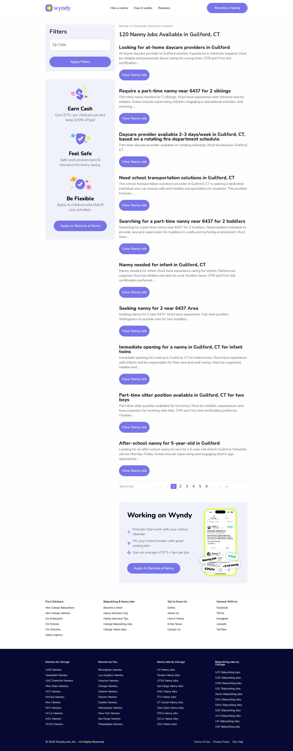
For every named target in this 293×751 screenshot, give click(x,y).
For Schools (52, 624)
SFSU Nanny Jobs (167, 713)
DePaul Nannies (54, 697)
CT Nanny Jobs (138, 26)
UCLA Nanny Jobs (167, 719)
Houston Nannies (108, 681)
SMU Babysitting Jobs (228, 699)
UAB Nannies (53, 670)
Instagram (222, 618)
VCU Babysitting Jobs (228, 716)
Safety (171, 608)
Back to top (126, 486)
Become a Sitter (113, 608)
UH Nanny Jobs (166, 670)
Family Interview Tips (115, 618)
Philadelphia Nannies (110, 724)
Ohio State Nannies (56, 686)
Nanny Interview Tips (115, 613)
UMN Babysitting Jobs (228, 683)
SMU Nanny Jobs (167, 691)
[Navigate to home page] (58, 8)
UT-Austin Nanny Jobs (170, 702)
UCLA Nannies (54, 713)
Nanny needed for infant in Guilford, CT (162, 265)
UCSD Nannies (54, 724)
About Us (173, 613)
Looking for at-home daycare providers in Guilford (174, 47)
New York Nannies (109, 713)
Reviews (164, 8)
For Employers (54, 618)
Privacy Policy (221, 742)
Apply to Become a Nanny (80, 225)
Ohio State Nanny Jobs (170, 708)
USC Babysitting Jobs (228, 688)
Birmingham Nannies (110, 670)
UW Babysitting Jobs (227, 727)
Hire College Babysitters (59, 608)
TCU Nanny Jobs (166, 697)
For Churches (53, 629)
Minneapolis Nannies (110, 708)
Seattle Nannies (107, 702)
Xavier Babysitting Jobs (228, 694)
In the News (175, 624)
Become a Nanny (227, 8)
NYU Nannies (53, 708)
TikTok (220, 613)
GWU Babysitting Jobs (228, 705)
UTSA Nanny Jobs (167, 681)
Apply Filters (80, 61)
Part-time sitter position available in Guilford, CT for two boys (181, 397)
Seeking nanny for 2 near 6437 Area (158, 308)
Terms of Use (202, 742)
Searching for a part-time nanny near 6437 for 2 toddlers (182, 221)
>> (227, 487)
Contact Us (174, 629)
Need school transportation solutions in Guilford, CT (177, 178)
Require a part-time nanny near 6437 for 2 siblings (175, 91)
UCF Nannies (53, 691)
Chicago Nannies (108, 686)
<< (160, 487)
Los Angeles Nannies (110, 675)
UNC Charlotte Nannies (59, 681)
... (213, 486)
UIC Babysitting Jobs (227, 721)
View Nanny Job (134, 75)
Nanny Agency (54, 635)
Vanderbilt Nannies (56, 675)
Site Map (124, 26)
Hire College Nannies (57, 613)
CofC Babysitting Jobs (228, 710)
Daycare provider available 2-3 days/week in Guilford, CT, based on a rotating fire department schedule (182, 136)
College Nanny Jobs (114, 629)
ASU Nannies (53, 719)
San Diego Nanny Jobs (170, 686)
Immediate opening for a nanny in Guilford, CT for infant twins (180, 349)
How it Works (176, 618)
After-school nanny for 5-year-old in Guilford (169, 443)
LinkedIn (221, 624)
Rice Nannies (53, 702)
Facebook (222, 608)
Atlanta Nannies (107, 691)
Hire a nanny (119, 8)
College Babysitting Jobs (117, 624)
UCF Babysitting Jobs (227, 672)
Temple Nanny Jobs (168, 675)
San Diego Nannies (109, 719)
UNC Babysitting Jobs (228, 678)
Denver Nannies (107, 697)
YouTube (222, 629)
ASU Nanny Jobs (167, 724)
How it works (143, 8)
